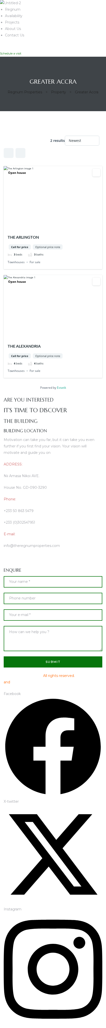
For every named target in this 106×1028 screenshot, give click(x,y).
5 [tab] (62, 227)
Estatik (61, 388)
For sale (35, 262)
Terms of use (87, 675)
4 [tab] (57, 227)
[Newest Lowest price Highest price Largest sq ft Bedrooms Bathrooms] (82, 141)
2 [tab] (49, 227)
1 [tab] (44, 227)
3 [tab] (53, 227)
